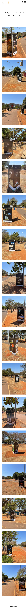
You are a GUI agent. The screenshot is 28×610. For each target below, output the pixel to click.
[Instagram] (17, 606)
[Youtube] (15, 606)
